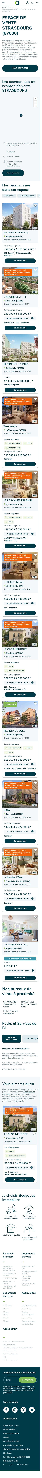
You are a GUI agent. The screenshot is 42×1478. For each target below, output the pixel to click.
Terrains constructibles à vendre (14, 1342)
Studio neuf (7, 1306)
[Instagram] (15, 1410)
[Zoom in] (35, 98)
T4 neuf (5, 1315)
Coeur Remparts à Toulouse (9, 1274)
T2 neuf (5, 1309)
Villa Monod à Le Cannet (9, 1282)
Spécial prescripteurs (29, 1306)
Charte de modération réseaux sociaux (16, 1449)
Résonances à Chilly (10, 1278)
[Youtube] (32, 1410)
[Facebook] (6, 1410)
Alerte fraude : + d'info (11, 1425)
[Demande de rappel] (33, 1471)
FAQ (4, 1357)
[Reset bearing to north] (35, 105)
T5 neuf (5, 1318)
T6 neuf (5, 1321)
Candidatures (26, 1309)
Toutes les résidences (10, 1354)
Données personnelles (11, 1433)
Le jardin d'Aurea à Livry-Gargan (9, 1287)
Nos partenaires (27, 1324)
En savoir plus (20, 261)
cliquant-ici (19, 1101)
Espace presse (27, 1318)
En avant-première (8, 1255)
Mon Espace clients (9, 1351)
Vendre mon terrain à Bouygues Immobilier (18, 1348)
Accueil (4, 7)
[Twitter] (23, 1410)
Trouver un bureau (28, 1321)
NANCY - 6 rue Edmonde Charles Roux (28, 1004)
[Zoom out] (35, 102)
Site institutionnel (28, 1315)
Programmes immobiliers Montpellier (26, 1278)
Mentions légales (9, 1429)
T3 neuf (5, 1312)
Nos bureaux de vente (10, 1360)
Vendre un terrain (9, 1345)
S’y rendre (10, 151)
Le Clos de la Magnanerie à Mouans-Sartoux (9, 1268)
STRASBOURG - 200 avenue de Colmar (10, 1004)
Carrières (25, 1312)
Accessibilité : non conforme (13, 1445)
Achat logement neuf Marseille (29, 1272)
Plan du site (7, 1453)
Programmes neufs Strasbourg (28, 1284)
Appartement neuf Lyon (28, 1267)
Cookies (6, 1437)
